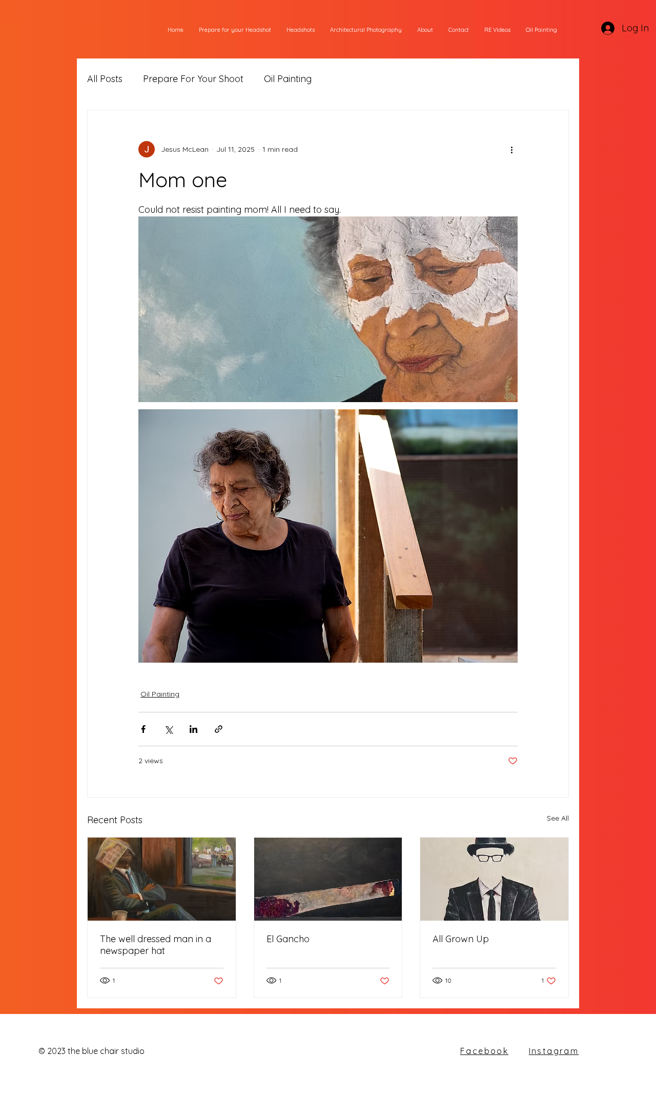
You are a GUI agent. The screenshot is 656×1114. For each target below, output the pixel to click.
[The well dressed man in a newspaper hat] (162, 879)
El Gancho (288, 939)
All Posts (104, 79)
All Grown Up (461, 939)
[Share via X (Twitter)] (168, 729)
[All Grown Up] (494, 879)
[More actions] (511, 149)
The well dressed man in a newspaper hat (155, 945)
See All (558, 818)
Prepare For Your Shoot (193, 79)
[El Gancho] (328, 879)
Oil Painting (288, 79)
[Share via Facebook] (143, 729)
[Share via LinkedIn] (193, 729)
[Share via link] (218, 729)
